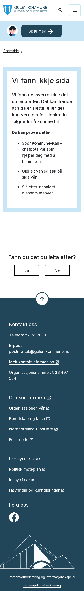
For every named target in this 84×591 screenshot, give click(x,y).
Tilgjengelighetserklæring (42, 585)
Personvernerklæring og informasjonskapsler (42, 577)
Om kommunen (27, 397)
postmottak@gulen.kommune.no (39, 351)
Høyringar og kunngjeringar (34, 490)
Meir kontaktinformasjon (31, 362)
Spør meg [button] (41, 31)
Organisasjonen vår (27, 408)
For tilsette (18, 439)
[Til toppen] (42, 299)
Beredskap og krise (27, 418)
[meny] (75, 10)
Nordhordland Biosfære (31, 429)
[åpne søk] (61, 10)
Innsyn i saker (21, 479)
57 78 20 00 (36, 335)
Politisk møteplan (25, 469)
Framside (11, 51)
